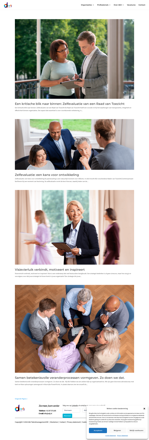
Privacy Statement (122, 436)
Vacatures (131, 5)
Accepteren (98, 430)
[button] (144, 408)
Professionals (102, 5)
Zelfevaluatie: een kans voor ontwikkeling (47, 175)
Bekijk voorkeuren (136, 430)
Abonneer (67, 416)
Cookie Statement (110, 436)
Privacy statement (73, 422)
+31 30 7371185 (51, 410)
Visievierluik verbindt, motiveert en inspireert (50, 269)
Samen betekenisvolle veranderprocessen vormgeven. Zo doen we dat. (70, 378)
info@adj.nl (48, 413)
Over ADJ (118, 5)
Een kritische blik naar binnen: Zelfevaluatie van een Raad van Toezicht (70, 104)
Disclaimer (54, 422)
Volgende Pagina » (21, 399)
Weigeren (117, 430)
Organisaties (86, 5)
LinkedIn (75, 405)
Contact (142, 5)
